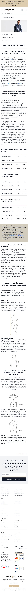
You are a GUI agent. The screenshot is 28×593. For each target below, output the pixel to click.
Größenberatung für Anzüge (16, 235)
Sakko (11, 59)
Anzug (20, 83)
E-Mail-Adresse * (6, 474)
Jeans (9, 83)
